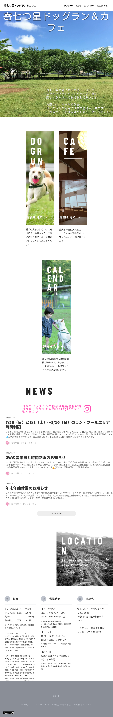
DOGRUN (68, 5)
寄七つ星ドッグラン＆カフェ (20, 5)
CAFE (78, 5)
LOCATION (89, 5)
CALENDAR (102, 5)
